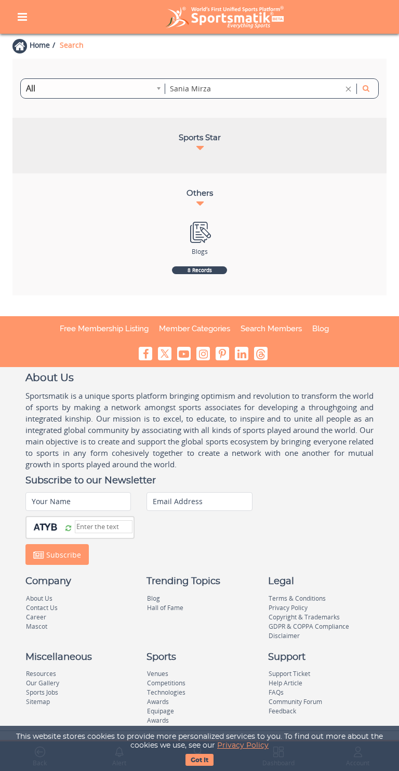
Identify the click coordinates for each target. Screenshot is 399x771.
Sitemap (38, 701)
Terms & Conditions (297, 598)
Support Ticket (289, 673)
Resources (41, 673)
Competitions (166, 683)
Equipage (160, 711)
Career (36, 617)
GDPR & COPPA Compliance (309, 626)
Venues (157, 673)
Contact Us (42, 607)
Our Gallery (42, 683)
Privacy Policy (243, 745)
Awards (158, 701)
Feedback (282, 711)
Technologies (166, 692)
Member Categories (194, 328)
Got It (199, 760)
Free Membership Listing (104, 328)
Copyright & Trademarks (304, 617)
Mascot (36, 626)
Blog (320, 328)
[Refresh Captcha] (68, 527)
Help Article (285, 683)
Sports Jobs (42, 692)
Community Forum (295, 701)
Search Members (271, 328)
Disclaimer (284, 635)
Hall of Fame (165, 607)
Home (40, 45)
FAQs (276, 692)
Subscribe (62, 555)
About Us (39, 598)
